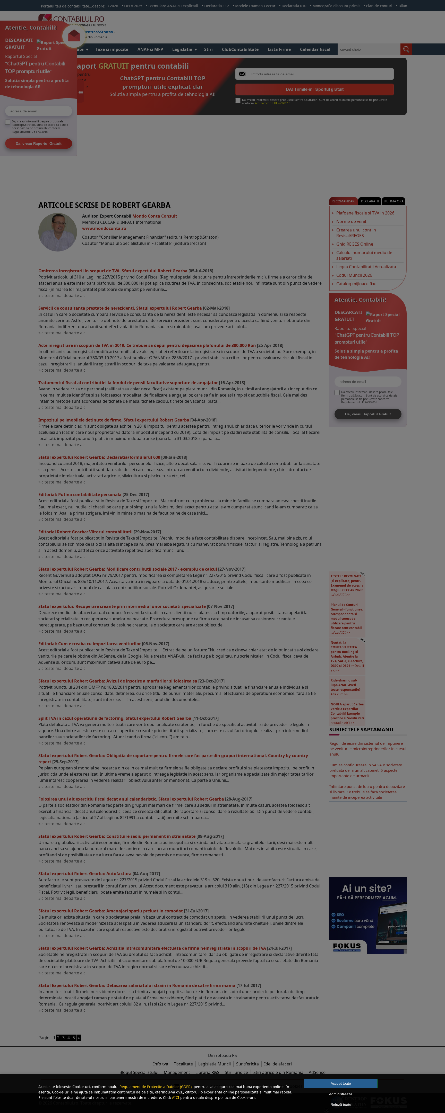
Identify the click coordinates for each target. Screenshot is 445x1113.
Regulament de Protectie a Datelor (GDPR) (155, 1086)
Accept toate (341, 1083)
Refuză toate (340, 1104)
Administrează (340, 1094)
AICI (175, 1097)
